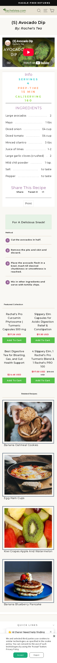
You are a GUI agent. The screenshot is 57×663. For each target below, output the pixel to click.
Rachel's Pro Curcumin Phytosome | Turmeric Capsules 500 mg (14, 322)
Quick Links (27, 625)
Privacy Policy (12, 649)
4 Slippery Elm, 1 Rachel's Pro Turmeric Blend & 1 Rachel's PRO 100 (42, 359)
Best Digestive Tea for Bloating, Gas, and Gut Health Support (14, 357)
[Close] (54, 636)
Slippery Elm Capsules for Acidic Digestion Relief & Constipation (43, 322)
